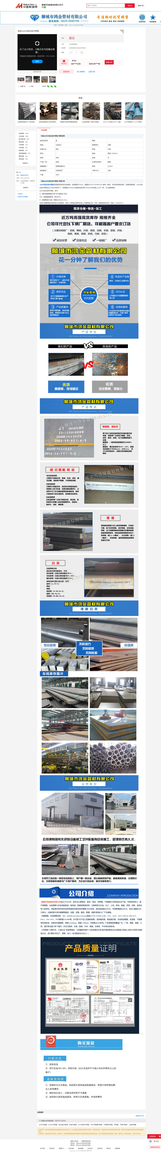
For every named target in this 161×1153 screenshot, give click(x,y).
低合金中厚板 (63, 1125)
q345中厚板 (43, 1125)
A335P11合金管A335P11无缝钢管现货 (114, 122)
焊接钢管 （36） (23, 159)
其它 (66, 25)
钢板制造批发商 (86, 1141)
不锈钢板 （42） (23, 148)
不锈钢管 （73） (23, 145)
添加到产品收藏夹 (23, 197)
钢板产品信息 (74, 1141)
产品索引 (20, 194)
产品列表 (60, 25)
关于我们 (42, 1148)
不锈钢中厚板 (108, 1125)
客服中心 (61, 1148)
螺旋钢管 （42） (23, 156)
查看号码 (109, 62)
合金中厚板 (73, 1125)
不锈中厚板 (123, 1125)
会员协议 (90, 1148)
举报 (32, 86)
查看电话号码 (24, 175)
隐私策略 (80, 1148)
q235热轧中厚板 (83, 1125)
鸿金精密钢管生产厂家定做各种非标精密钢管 (31, 122)
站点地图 (71, 1148)
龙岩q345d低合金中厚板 (83, 1143)
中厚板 (116, 1125)
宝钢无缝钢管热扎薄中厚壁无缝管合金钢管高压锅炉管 (54, 122)
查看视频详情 (37, 72)
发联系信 (66, 71)
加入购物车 (81, 71)
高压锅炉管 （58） (24, 139)
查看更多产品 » (140, 1116)
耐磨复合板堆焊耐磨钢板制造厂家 (70, 122)
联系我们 (52, 1148)
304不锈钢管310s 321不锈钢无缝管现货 (136, 122)
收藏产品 (22, 86)
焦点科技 (83, 1151)
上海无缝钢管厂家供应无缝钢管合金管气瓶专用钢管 (97, 122)
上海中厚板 (132, 1125)
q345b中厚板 (53, 1125)
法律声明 (99, 1148)
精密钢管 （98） (23, 142)
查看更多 (26, 163)
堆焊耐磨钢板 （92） (25, 153)
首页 (55, 25)
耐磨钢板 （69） (23, 150)
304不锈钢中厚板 (96, 1125)
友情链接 (117, 1148)
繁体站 (109, 1148)
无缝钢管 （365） (24, 133)
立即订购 (91, 71)
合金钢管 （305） (24, 136)
